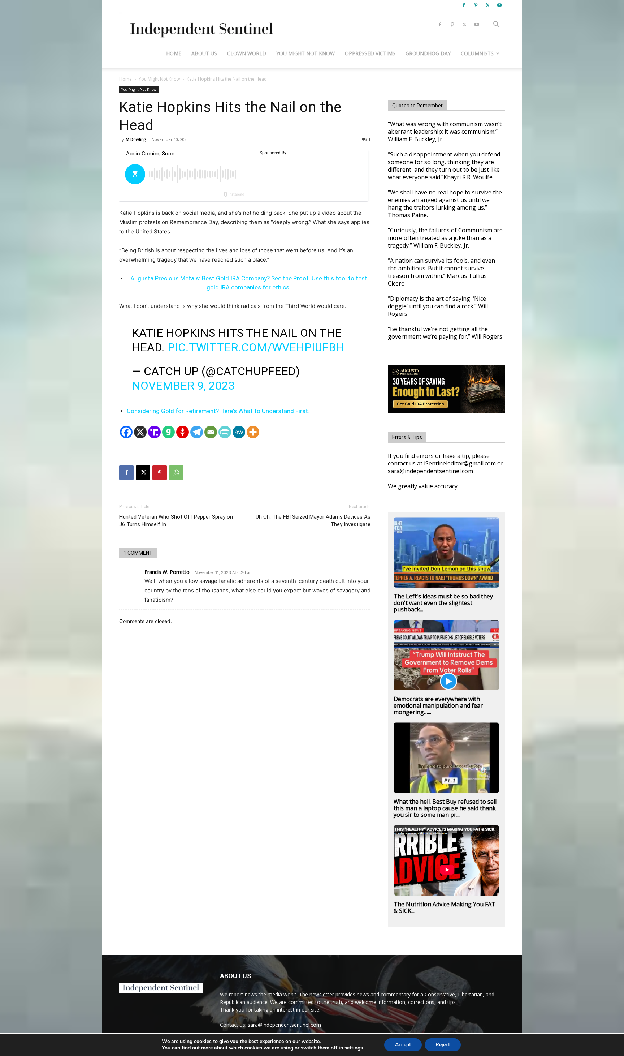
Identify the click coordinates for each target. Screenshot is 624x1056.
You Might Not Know (305, 53)
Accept (403, 1044)
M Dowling (136, 139)
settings (353, 1048)
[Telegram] (196, 432)
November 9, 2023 (183, 385)
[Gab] (168, 432)
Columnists (477, 53)
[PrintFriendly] (224, 432)
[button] (496, 25)
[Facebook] (463, 5)
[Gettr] (182, 432)
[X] (487, 5)
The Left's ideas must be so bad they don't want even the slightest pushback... (443, 603)
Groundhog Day (428, 53)
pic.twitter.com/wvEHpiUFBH (256, 347)
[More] (253, 432)
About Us (204, 53)
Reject (443, 1044)
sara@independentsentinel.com (284, 1024)
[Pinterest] (475, 5)
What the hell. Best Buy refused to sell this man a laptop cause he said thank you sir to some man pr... (445, 808)
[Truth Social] (154, 432)
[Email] (210, 432)
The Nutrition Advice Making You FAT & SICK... (444, 907)
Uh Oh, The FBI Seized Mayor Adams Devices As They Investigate (313, 521)
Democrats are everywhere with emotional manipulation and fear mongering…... (438, 705)
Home (173, 53)
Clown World (246, 53)
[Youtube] (499, 5)
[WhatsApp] (176, 472)
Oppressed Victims (370, 53)
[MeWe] (239, 432)
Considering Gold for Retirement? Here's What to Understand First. (218, 411)
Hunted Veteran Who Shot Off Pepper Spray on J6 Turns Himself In (176, 521)
